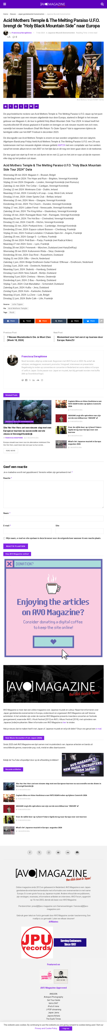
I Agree (65, 1028)
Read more (12, 451)
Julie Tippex (17, 304)
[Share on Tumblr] (21, 106)
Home (5, 14)
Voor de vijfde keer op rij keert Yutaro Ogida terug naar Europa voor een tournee (84, 429)
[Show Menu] (4, 4)
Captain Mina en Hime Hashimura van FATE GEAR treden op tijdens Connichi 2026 (85, 403)
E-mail (7, 525)
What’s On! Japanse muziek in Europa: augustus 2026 (39, 828)
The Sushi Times (53, 1019)
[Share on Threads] (26, 106)
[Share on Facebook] (5, 106)
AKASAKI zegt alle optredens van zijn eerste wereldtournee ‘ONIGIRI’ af (47, 806)
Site (57, 526)
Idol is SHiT (53, 1003)
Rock (12, 312)
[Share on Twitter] (10, 106)
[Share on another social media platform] (36, 106)
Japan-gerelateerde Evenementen (31, 14)
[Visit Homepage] (53, 4)
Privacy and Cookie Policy (46, 1028)
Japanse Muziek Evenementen (58, 14)
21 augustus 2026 (31, 438)
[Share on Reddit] (16, 106)
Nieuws (13, 14)
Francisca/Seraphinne (22, 33)
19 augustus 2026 (75, 410)
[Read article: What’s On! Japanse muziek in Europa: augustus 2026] (61, 444)
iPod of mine (53, 1006)
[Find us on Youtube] (58, 852)
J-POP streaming (53, 1009)
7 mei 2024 (40, 33)
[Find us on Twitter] (39, 852)
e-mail (98, 729)
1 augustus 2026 (75, 447)
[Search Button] (102, 4)
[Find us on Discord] (77, 852)
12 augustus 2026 (75, 436)
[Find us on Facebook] (29, 852)
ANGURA (53, 994)
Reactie (7, 478)
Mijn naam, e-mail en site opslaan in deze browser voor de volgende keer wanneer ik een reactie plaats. (53, 538)
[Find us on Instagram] (48, 852)
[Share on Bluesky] (31, 106)
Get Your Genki (53, 1000)
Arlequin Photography (53, 997)
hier (64, 722)
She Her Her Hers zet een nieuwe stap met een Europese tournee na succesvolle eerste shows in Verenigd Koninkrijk (27, 430)
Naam (7, 513)
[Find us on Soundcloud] (67, 852)
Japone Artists (53, 1016)
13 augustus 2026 (75, 421)
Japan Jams (53, 1012)
